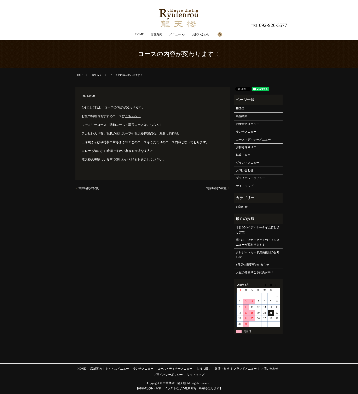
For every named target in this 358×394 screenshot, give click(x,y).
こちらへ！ (133, 116)
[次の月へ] (277, 284)
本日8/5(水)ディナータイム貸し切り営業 (257, 230)
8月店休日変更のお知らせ (252, 264)
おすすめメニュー (247, 124)
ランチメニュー (246, 131)
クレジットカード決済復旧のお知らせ (257, 254)
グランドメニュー (247, 162)
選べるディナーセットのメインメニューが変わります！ (257, 242)
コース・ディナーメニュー (253, 139)
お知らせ (97, 75)
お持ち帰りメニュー (249, 147)
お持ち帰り (203, 368)
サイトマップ (244, 185)
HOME (139, 34)
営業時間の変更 (89, 188)
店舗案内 (156, 34)
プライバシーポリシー (250, 178)
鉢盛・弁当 (243, 154)
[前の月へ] (264, 284)
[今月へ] (271, 284)
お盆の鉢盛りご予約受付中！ (255, 272)
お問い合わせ (201, 34)
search (219, 34)
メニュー (175, 34)
